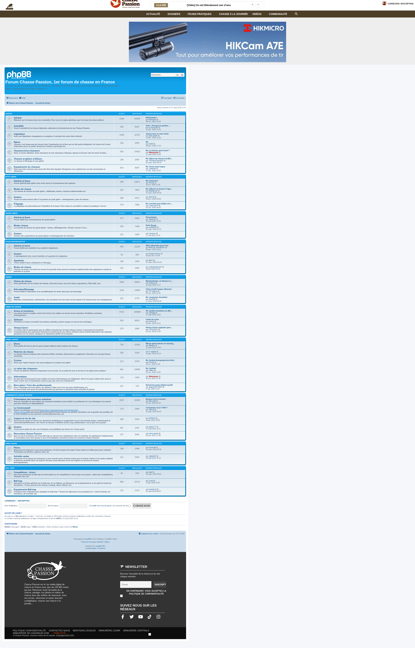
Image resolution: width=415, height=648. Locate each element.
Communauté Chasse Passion (18, 395)
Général (18, 118)
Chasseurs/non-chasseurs (27, 150)
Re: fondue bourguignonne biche (160, 360)
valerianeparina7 (155, 267)
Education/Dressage (24, 289)
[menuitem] (22, 98)
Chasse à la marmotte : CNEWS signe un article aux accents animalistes (209, 7)
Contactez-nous (59, 630)
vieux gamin (153, 433)
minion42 (152, 219)
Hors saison (11, 443)
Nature (17, 142)
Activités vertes (21, 456)
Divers (17, 344)
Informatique (20, 376)
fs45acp (152, 283)
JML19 (151, 197)
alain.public (153, 136)
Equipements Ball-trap (25, 489)
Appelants (19, 260)
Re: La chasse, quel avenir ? (158, 150)
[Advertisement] (99, 583)
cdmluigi (152, 313)
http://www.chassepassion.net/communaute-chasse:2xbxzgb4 (46, 411)
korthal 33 (153, 489)
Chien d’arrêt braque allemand (159, 289)
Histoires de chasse (23, 352)
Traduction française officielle (92, 542)
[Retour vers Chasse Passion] (19, 74)
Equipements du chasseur (27, 167)
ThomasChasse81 (156, 160)
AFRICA (152, 418)
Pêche (17, 448)
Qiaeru (107, 542)
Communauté (278, 14)
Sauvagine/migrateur (15, 241)
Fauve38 (152, 447)
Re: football (151, 368)
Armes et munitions (24, 311)
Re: (147, 142)
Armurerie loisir (109, 630)
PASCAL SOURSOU (157, 247)
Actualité (153, 14)
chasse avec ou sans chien (157, 134)
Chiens (8, 277)
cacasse (152, 233)
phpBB (87, 539)
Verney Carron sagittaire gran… (159, 327)
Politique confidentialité (29, 630)
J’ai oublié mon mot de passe (100, 506)
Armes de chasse (13, 307)
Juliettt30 (152, 169)
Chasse (8, 114)
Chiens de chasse (22, 281)
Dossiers (174, 14)
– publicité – (59, 633)
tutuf (150, 472)
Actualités (19, 126)
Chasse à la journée (233, 14)
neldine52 (152, 456)
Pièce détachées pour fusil (157, 246)
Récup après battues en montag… (160, 343)
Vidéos (256, 14)
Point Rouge (151, 225)
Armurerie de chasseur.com (31, 633)
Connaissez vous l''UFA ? (157, 408)
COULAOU (153, 329)
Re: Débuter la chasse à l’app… (159, 189)
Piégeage (18, 204)
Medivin (152, 345)
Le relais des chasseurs (25, 368)
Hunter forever (154, 254)
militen (151, 370)
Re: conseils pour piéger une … (159, 204)
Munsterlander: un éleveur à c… (159, 281)
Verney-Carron (21, 328)
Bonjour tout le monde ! (156, 399)
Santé (16, 297)
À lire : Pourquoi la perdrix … (158, 126)
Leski (151, 481)
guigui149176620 (155, 387)
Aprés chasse (11, 339)
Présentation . (152, 118)
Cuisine (17, 360)
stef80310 (153, 227)
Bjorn (151, 260)
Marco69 (152, 401)
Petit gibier (10, 177)
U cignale (152, 352)
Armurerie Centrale (136, 630)
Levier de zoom (152, 319)
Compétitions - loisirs (25, 472)
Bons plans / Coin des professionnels (33, 385)
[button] (296, 13)
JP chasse (153, 291)
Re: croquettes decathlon (156, 297)
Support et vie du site (24, 418)
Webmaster (153, 152)
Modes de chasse (22, 189)
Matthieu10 (153, 191)
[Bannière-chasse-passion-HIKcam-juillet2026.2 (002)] (207, 42)
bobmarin (152, 119)
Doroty (151, 183)
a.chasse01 (153, 128)
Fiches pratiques (199, 14)
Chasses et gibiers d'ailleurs (28, 159)
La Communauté (22, 408)
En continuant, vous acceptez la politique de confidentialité (146, 592)
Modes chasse (21, 225)
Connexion (400, 4)
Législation (19, 134)
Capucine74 (153, 205)
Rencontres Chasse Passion (28, 433)
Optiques (18, 319)
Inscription (24, 501)
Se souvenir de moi (121, 506)
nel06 (151, 144)
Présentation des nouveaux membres (32, 399)
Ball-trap (9, 468)
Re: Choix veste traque (155, 167)
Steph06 (152, 299)
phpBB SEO (100, 546)
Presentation (151, 217)
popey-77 (152, 427)
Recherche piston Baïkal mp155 (159, 385)
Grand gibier (11, 213)
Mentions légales (84, 630)
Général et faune (22, 181)
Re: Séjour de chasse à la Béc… (159, 159)
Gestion (18, 197)
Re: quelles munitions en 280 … (159, 311)
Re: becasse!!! (152, 181)
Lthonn (151, 321)
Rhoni (75, 527)
